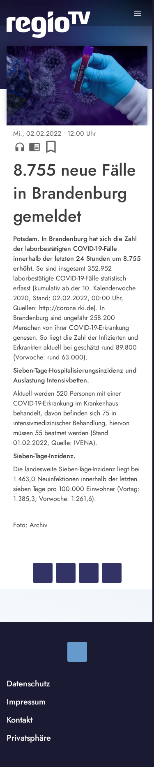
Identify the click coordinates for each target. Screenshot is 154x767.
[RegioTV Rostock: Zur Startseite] (48, 25)
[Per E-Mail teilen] (112, 573)
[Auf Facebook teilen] (43, 573)
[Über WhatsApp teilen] (89, 573)
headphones (19, 147)
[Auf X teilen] (66, 573)
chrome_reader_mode (34, 147)
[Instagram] (77, 652)
